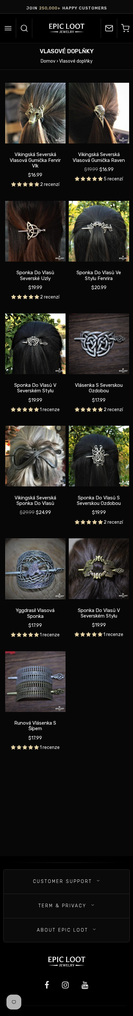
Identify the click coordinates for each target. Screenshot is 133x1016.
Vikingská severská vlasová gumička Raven (99, 157)
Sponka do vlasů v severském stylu (35, 388)
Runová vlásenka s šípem (35, 725)
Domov (48, 61)
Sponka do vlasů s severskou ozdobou (99, 500)
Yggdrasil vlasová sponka (35, 613)
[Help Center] (109, 28)
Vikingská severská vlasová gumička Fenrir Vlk (35, 160)
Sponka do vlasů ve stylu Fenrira (99, 275)
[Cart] (125, 28)
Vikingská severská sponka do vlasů (35, 500)
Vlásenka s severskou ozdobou (99, 388)
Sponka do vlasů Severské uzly (35, 275)
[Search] (24, 28)
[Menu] (8, 28)
